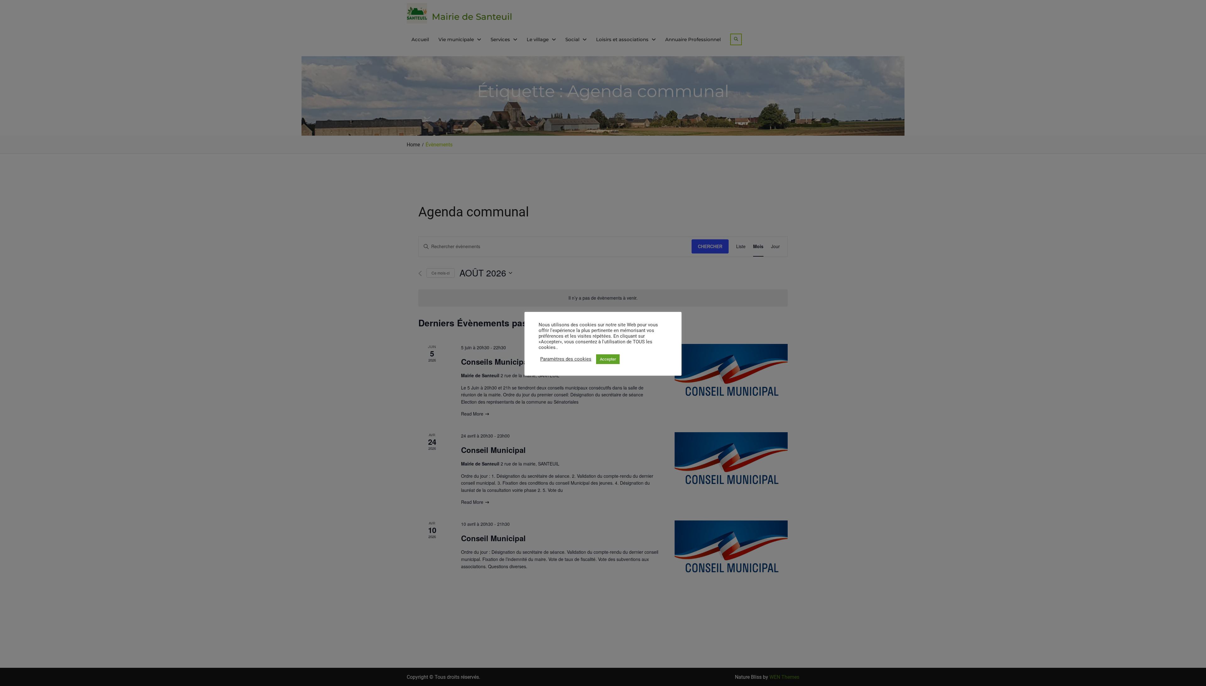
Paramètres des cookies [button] (565, 359)
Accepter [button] (608, 359)
